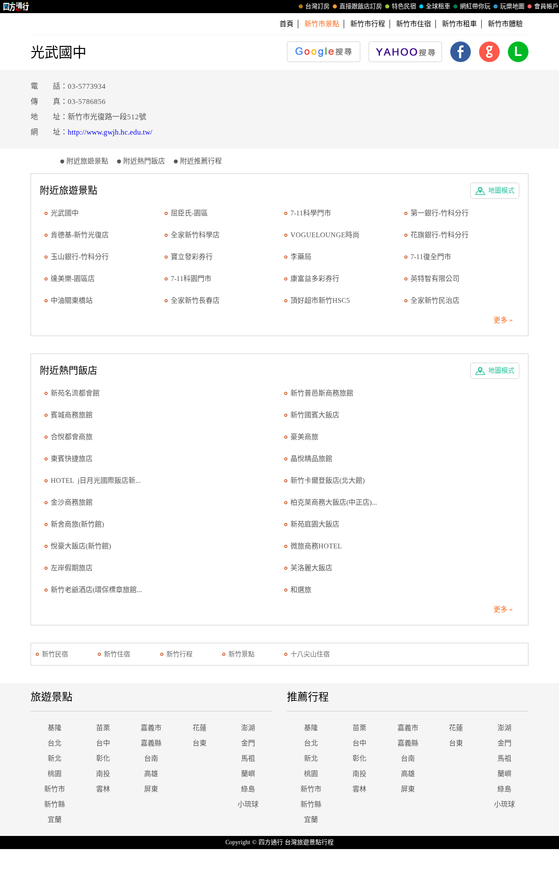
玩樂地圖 (512, 6)
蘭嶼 (248, 773)
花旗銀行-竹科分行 (440, 235)
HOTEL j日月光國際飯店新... (96, 480)
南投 (103, 773)
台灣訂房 (317, 6)
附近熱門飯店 (144, 161)
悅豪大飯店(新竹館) (81, 546)
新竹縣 (54, 804)
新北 (55, 758)
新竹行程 (179, 654)
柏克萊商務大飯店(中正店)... (333, 502)
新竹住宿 (117, 654)
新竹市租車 (459, 24)
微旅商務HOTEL (316, 546)
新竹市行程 (367, 24)
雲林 (103, 789)
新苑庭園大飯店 (314, 524)
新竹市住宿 (413, 24)
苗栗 (103, 728)
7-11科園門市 (191, 278)
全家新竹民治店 (435, 300)
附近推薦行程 (201, 161)
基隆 (55, 728)
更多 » (503, 320)
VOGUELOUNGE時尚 (324, 235)
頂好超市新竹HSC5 (320, 300)
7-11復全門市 (431, 256)
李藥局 (300, 256)
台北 (55, 743)
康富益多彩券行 (314, 278)
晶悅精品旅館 (311, 458)
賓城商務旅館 (72, 415)
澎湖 (248, 728)
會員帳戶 (546, 6)
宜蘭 (55, 819)
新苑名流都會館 (75, 393)
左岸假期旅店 (72, 568)
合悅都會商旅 (72, 436)
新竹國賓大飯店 (314, 415)
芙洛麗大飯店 (311, 568)
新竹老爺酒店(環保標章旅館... (96, 589)
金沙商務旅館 (72, 502)
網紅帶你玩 (475, 6)
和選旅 (300, 589)
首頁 (286, 24)
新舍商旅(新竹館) (77, 524)
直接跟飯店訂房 (360, 6)
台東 (200, 743)
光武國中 (65, 213)
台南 (151, 758)
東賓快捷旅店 (72, 458)
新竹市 (54, 789)
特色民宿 (404, 6)
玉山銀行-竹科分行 (80, 256)
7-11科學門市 (310, 213)
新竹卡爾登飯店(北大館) (327, 480)
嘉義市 (151, 728)
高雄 (151, 773)
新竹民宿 (55, 654)
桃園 (55, 773)
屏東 (151, 789)
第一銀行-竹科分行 (440, 213)
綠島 (248, 789)
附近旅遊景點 (87, 161)
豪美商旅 (304, 436)
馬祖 (248, 758)
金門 (248, 743)
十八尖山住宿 (310, 654)
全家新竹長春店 (195, 300)
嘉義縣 (151, 743)
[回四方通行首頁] (16, 6)
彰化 (103, 758)
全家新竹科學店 (195, 235)
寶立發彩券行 (192, 256)
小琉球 (248, 804)
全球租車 (438, 6)
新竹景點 (241, 654)
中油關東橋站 (72, 300)
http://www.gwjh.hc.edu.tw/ (110, 132)
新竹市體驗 (505, 24)
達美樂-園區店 (73, 278)
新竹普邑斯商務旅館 (321, 393)
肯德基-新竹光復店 (80, 235)
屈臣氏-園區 (189, 213)
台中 (103, 743)
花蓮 (200, 728)
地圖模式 (501, 190)
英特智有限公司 (435, 278)
